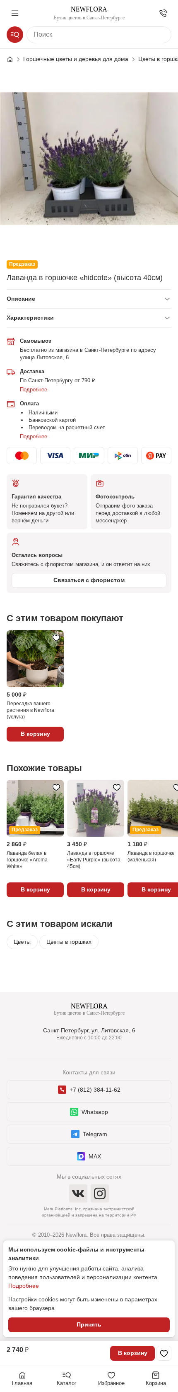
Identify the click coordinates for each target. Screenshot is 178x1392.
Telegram (95, 1134)
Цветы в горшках (68, 941)
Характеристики (30, 317)
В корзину (132, 1353)
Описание (21, 298)
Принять (89, 1324)
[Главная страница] (14, 59)
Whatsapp (95, 1112)
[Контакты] (163, 13)
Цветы (22, 941)
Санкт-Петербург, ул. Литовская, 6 (89, 1030)
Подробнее (33, 389)
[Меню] (15, 13)
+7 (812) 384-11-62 (95, 1089)
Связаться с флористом (89, 580)
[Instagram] (100, 1193)
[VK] (78, 1193)
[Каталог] (15, 34)
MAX (95, 1156)
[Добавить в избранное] (163, 1353)
